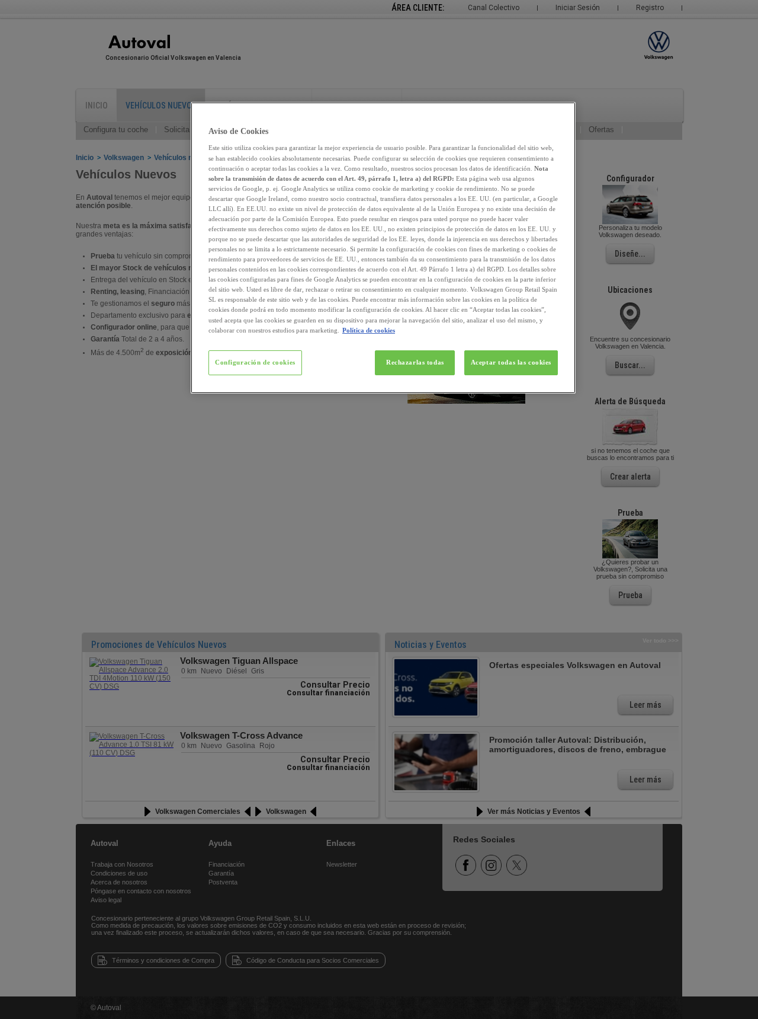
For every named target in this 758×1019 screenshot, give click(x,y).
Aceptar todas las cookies (511, 362)
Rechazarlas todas (415, 362)
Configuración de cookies (255, 362)
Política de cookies (368, 330)
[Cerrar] (559, 116)
